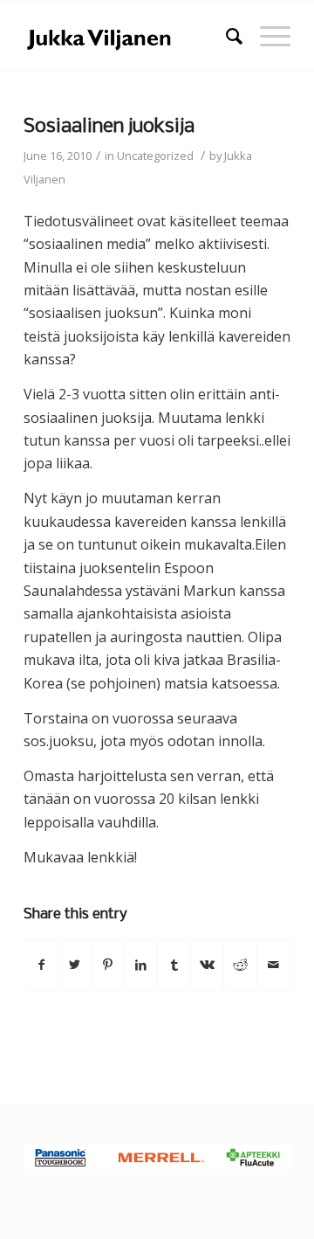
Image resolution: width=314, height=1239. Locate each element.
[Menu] (266, 36)
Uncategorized (155, 155)
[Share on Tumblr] (174, 964)
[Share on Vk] (207, 964)
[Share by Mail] (273, 964)
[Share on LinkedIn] (141, 964)
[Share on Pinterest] (108, 964)
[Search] (225, 36)
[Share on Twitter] (74, 964)
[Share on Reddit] (240, 964)
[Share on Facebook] (41, 964)
